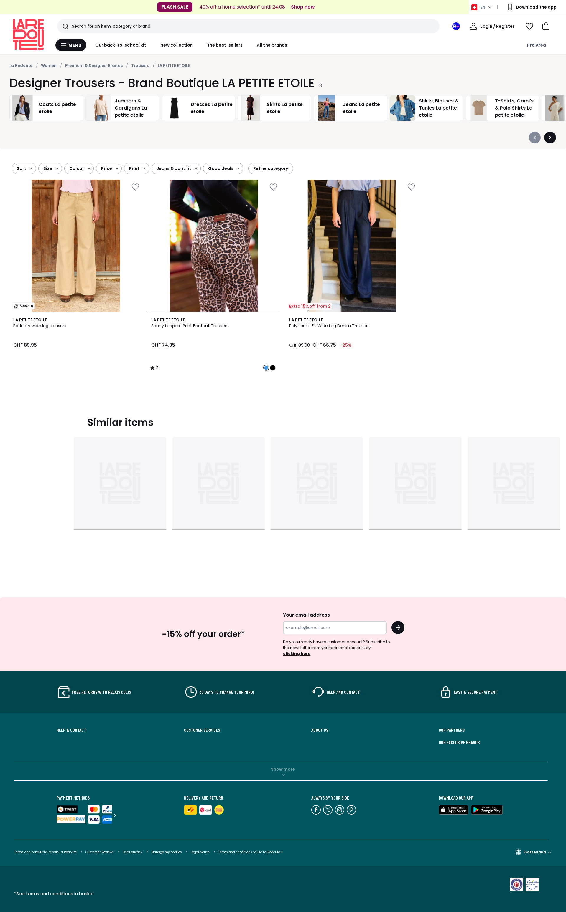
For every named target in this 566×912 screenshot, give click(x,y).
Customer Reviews (99, 852)
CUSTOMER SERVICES (202, 730)
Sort (21, 168)
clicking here (296, 653)
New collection (176, 45)
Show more (283, 769)
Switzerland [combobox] (534, 852)
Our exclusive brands (459, 742)
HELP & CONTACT (71, 730)
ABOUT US (319, 730)
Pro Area (536, 45)
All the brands (272, 45)
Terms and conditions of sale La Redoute (46, 852)
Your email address (306, 615)
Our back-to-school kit (121, 45)
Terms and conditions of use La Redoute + (250, 852)
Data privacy (132, 852)
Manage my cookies (166, 852)
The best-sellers (225, 45)
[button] (546, 26)
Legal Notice (200, 852)
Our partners (452, 730)
